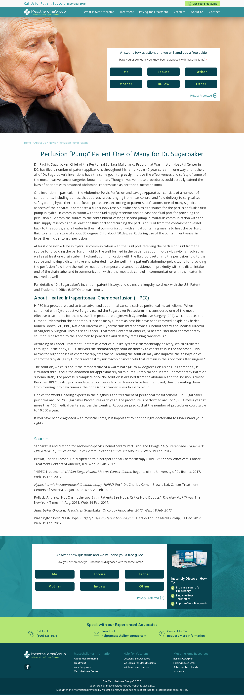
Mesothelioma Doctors (87, 671)
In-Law (163, 84)
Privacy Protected (201, 95)
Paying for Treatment (153, 12)
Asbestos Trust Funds (185, 667)
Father (201, 72)
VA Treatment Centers (136, 667)
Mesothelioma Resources (190, 653)
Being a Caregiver (183, 659)
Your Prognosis (82, 667)
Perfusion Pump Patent (73, 143)
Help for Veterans (136, 653)
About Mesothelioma (86, 659)
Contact (214, 12)
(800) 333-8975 (76, 3)
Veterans (179, 12)
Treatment (127, 12)
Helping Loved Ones (184, 663)
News (52, 143)
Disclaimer (62, 690)
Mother (125, 84)
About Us (197, 12)
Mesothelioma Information (92, 653)
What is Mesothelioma (99, 12)
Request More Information (186, 636)
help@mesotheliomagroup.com (124, 636)
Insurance (178, 671)
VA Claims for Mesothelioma (140, 663)
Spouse (163, 72)
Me (125, 72)
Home (28, 143)
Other (201, 84)
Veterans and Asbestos (137, 659)
